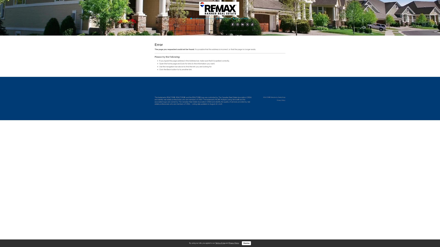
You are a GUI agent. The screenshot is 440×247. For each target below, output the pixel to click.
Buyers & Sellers (239, 31)
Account (262, 24)
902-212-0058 (224, 18)
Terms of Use (220, 243)
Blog (224, 31)
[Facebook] (232, 24)
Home (165, 31)
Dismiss (246, 243)
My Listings (176, 31)
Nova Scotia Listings (196, 31)
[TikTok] (252, 24)
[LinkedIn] (242, 24)
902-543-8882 (242, 18)
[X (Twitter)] (247, 24)
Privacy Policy (281, 100)
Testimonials (259, 31)
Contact (273, 31)
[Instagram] (237, 24)
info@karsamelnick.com (203, 18)
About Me (214, 31)
